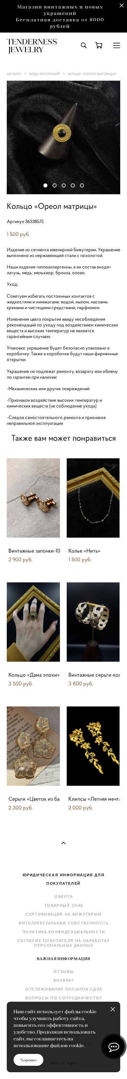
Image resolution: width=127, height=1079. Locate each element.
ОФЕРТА (64, 897)
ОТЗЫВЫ (64, 972)
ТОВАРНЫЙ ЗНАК (63, 905)
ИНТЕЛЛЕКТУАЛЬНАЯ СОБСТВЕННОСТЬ (64, 923)
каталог (14, 73)
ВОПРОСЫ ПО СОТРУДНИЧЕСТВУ (63, 998)
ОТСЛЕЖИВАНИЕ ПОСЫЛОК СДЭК (63, 989)
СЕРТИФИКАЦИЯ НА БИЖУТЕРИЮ (64, 914)
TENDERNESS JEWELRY (32, 45)
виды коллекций (44, 73)
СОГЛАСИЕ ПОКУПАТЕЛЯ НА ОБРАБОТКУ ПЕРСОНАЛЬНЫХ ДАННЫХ (63, 943)
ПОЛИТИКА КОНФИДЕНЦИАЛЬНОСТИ (64, 932)
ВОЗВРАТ (64, 980)
